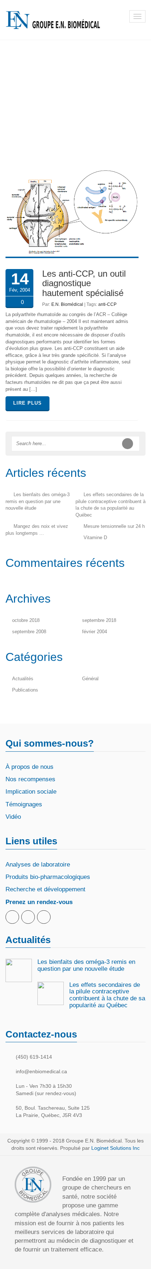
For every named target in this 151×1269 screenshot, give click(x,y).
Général (90, 678)
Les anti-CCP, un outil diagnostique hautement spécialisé (84, 283)
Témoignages (23, 804)
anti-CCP (107, 304)
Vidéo (13, 816)
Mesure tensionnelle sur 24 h (114, 526)
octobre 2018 (26, 620)
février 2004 (94, 631)
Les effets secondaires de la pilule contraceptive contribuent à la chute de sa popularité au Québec (107, 995)
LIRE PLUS (27, 403)
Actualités (22, 678)
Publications (25, 690)
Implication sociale (30, 791)
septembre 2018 (99, 620)
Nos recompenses (30, 779)
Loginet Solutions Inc (115, 1148)
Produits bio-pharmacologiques (47, 876)
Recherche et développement (45, 889)
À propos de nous (29, 766)
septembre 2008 (29, 631)
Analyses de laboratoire (37, 864)
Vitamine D (95, 537)
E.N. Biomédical (67, 304)
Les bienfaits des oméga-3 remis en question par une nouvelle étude (37, 501)
